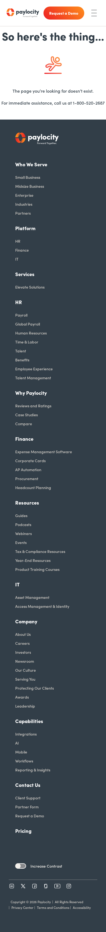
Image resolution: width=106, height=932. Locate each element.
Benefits (22, 359)
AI (17, 743)
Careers (22, 643)
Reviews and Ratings (33, 405)
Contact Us (27, 784)
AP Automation (28, 469)
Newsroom (24, 661)
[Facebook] (35, 886)
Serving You (25, 679)
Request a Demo (29, 815)
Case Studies (26, 414)
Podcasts (23, 524)
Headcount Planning (33, 487)
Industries (23, 204)
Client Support (27, 797)
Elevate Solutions (30, 287)
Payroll (21, 315)
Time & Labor (26, 342)
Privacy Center (22, 907)
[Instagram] (69, 886)
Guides (21, 515)
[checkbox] (20, 866)
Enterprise (24, 195)
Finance (22, 250)
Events (21, 542)
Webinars (23, 533)
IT (16, 259)
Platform (25, 228)
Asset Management (32, 597)
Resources (27, 502)
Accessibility (82, 907)
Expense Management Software (43, 451)
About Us (23, 634)
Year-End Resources (33, 560)
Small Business (27, 177)
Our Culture (25, 670)
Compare (23, 423)
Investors (23, 652)
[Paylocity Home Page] (23, 12)
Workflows (24, 761)
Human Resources (31, 333)
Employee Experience (34, 368)
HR (17, 241)
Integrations (26, 734)
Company (26, 621)
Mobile (21, 752)
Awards (22, 697)
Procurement (26, 478)
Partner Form (27, 806)
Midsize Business (29, 186)
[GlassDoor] (46, 886)
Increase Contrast (46, 866)
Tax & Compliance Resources (40, 551)
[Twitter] (23, 886)
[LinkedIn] (12, 886)
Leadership (25, 706)
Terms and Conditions (53, 907)
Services (25, 274)
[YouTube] (57, 886)
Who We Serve (31, 164)
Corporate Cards (30, 460)
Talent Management (33, 377)
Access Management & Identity (42, 606)
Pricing (23, 830)
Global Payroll (27, 324)
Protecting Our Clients (34, 688)
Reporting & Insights (32, 770)
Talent (20, 351)
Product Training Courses (37, 569)
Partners (23, 213)
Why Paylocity (31, 392)
